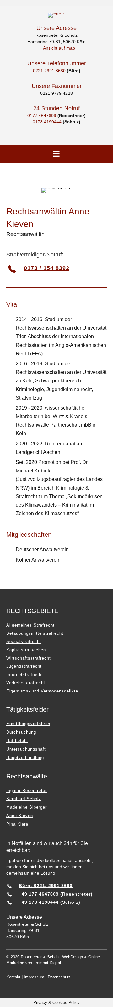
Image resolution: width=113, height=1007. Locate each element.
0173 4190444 (47, 121)
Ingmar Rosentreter (26, 790)
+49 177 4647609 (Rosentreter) (56, 894)
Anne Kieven (19, 815)
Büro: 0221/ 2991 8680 (46, 885)
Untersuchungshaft (26, 749)
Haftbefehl (17, 740)
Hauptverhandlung (25, 757)
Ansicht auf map (59, 48)
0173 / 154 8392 (46, 268)
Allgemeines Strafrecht (30, 625)
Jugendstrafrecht (24, 666)
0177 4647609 (41, 115)
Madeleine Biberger (26, 807)
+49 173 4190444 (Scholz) (49, 902)
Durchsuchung (21, 732)
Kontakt (13, 977)
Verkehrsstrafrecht (25, 683)
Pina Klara (17, 824)
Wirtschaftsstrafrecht (28, 658)
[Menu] (56, 154)
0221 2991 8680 (49, 70)
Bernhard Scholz (23, 798)
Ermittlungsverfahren (28, 723)
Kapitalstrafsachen (26, 650)
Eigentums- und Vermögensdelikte (42, 691)
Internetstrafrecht (24, 674)
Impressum (34, 977)
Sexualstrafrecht (23, 641)
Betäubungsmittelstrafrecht (34, 633)
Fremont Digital (47, 963)
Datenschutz (59, 977)
